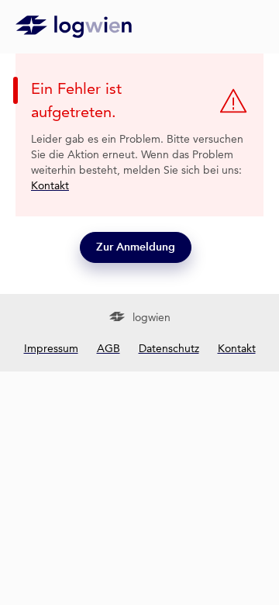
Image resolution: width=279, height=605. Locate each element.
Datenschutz (169, 348)
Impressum (51, 348)
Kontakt (50, 185)
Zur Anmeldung (135, 247)
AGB (108, 348)
